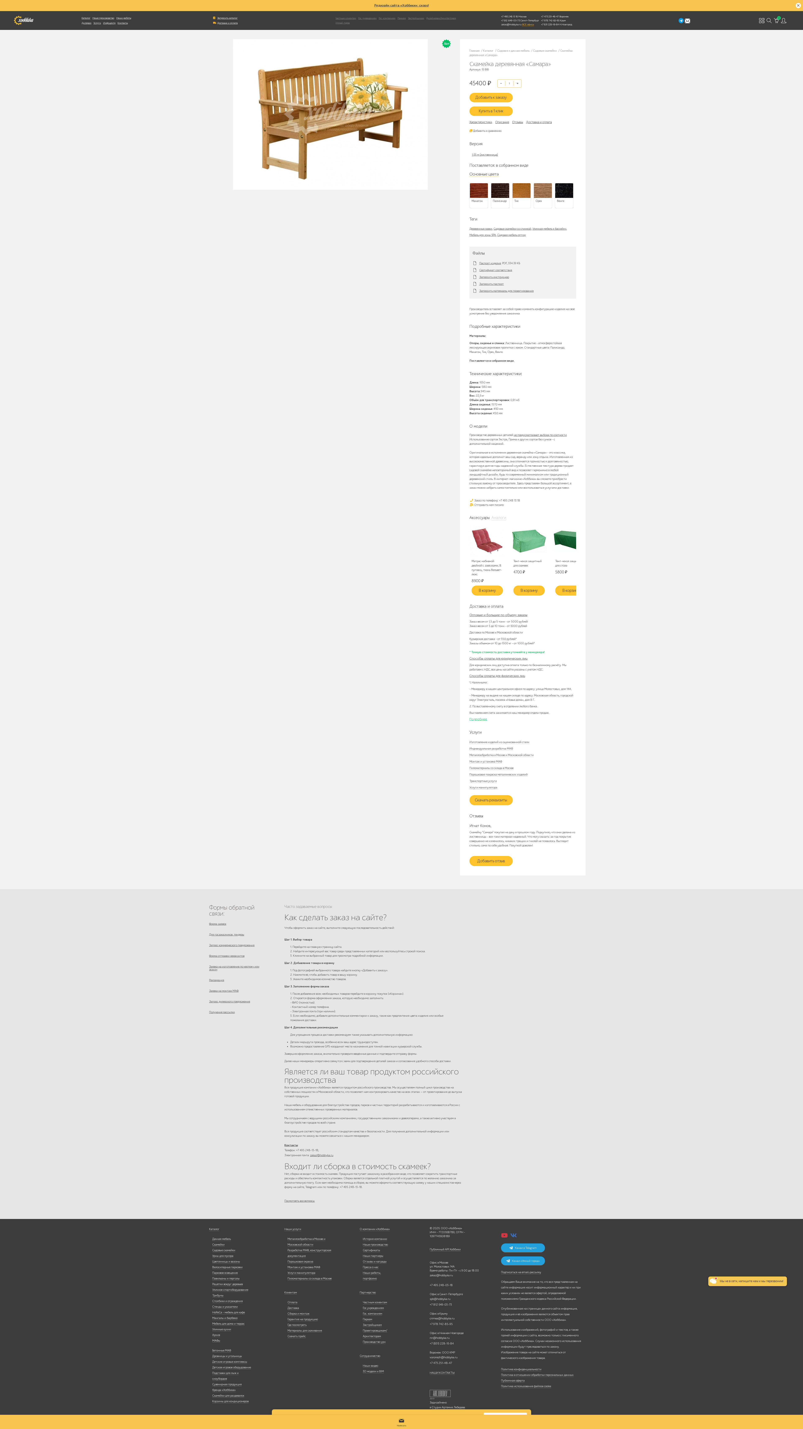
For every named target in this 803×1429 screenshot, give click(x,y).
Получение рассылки (222, 1012)
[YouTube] (504, 1236)
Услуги (97, 23)
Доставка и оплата (227, 23)
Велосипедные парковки (227, 1267)
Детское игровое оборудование (231, 1367)
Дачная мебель (221, 1239)
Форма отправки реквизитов (226, 956)
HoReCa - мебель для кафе (228, 1312)
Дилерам (86, 23)
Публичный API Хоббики (445, 1249)
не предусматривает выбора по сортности (540, 435)
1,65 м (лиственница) (485, 154)
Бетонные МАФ (221, 1350)
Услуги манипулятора (483, 787)
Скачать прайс (297, 1336)
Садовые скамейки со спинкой (512, 229)
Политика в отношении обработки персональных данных (537, 1375)
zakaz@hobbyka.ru (511, 24)
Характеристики (480, 122)
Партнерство (368, 1292)
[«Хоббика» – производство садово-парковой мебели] (23, 20)
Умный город (342, 22)
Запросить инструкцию (494, 277)
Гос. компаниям (387, 18)
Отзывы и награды (375, 1261)
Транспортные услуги (483, 781)
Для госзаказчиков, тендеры (226, 934)
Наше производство (103, 18)
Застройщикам (416, 18)
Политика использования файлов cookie (526, 1386)
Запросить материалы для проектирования (506, 291)
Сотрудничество (370, 1356)
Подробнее (478, 719)
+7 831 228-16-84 (550, 24)
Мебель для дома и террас (228, 1323)
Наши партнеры (373, 1256)
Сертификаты (371, 1250)
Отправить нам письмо (489, 505)
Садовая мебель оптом (511, 235)
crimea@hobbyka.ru (442, 1318)
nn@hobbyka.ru (440, 1338)
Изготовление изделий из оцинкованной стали (499, 742)
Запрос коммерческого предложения (231, 945)
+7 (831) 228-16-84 (442, 1343)
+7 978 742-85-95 (550, 20)
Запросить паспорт (491, 284)
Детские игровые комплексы (229, 1362)
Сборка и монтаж (298, 1313)
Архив (216, 1335)
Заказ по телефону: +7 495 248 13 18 (497, 500)
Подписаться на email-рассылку (521, 1272)
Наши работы (123, 18)
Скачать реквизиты (491, 800)
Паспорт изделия (490, 263)
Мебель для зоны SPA (482, 235)
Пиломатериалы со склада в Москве (491, 768)
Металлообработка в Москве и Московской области (501, 755)
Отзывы (517, 122)
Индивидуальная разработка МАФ (491, 748)
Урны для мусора (222, 1256)
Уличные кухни (221, 1329)
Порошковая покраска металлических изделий (498, 774)
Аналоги (498, 517)
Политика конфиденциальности (521, 1369)
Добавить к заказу (491, 97)
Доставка (293, 1308)
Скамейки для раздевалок (228, 1395)
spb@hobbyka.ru (440, 1299)
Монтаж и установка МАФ (485, 761)
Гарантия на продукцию (303, 1319)
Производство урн (374, 1342)
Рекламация (216, 980)
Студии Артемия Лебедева (448, 1407)
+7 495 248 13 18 (509, 16)
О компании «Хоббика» (375, 1229)
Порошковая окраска (300, 1261)
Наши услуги (292, 1229)
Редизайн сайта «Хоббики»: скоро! (401, 5)
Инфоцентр (109, 23)
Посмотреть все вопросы (299, 1201)
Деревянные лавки (480, 229)
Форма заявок (217, 924)
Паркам (402, 18)
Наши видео (370, 1365)
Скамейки (218, 1244)
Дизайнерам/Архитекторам (441, 18)
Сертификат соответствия (495, 270)
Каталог (86, 18)
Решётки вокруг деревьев (227, 1284)
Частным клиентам (345, 18)
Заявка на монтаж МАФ (224, 991)
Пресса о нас (370, 1267)
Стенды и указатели (225, 1307)
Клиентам (290, 1292)
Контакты (123, 23)
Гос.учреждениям (373, 1308)
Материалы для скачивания (305, 1330)
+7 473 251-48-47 (550, 16)
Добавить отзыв (491, 861)
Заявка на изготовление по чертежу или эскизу (234, 968)
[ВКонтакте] (513, 1236)
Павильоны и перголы (226, 1278)
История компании (375, 1239)
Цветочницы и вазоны (226, 1261)
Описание (502, 122)
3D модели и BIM (373, 1371)
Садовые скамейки (223, 1250)
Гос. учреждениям (367, 18)
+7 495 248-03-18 (441, 1285)
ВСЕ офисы (528, 24)
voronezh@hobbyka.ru (444, 1357)
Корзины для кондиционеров (230, 1401)
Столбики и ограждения (227, 1301)
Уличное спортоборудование (230, 1290)
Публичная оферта (513, 1380)
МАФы (216, 1340)
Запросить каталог (227, 18)
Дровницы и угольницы (227, 1356)
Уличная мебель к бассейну (549, 229)
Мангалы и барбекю (225, 1318)
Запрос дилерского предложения (229, 1001)
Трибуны (218, 1295)
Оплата (292, 1302)
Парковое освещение (225, 1273)
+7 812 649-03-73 (510, 20)
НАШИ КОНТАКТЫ (442, 1373)
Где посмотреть (297, 1325)
